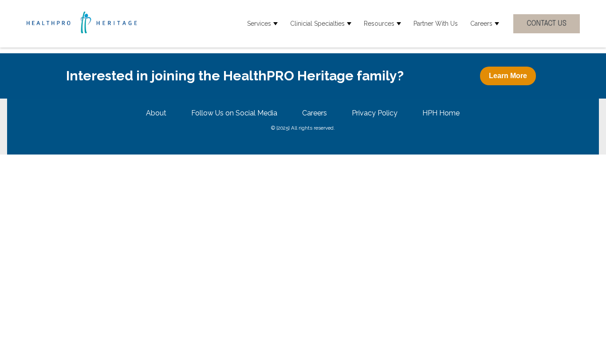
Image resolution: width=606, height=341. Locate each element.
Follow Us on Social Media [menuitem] (234, 113)
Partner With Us (435, 23)
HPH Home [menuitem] (441, 113)
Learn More (508, 75)
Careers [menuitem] (314, 113)
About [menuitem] (156, 113)
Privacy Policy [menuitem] (374, 113)
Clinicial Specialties (317, 23)
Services (259, 23)
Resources (379, 23)
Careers (481, 23)
